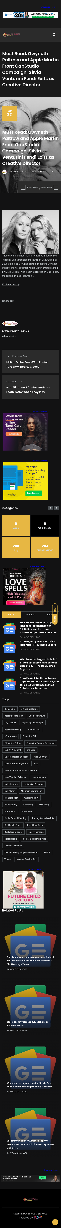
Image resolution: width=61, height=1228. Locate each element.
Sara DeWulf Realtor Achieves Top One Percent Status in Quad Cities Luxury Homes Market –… (30, 1144)
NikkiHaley (28, 804)
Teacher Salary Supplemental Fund (21, 852)
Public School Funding (15, 818)
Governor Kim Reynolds (16, 763)
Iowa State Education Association (20, 770)
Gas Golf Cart (40, 757)
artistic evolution (29, 709)
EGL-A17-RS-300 (12, 750)
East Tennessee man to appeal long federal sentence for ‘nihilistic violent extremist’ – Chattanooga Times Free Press (39, 627)
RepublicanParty (35, 825)
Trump (7, 859)
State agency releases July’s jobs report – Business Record (38, 643)
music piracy (10, 804)
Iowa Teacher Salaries (15, 777)
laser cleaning (39, 777)
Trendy (49, 615)
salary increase (36, 832)
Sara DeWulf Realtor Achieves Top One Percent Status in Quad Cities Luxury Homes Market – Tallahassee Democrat (39, 683)
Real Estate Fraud (12, 825)
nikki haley (44, 804)
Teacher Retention (13, 845)
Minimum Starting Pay (31, 791)
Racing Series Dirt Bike (43, 818)
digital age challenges (32, 722)
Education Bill (29, 736)
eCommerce (10, 736)
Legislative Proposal (34, 784)
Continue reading (11, 284)
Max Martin (9, 791)
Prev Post (32, 187)
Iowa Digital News (39, 1214)
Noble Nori (9, 811)
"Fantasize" (9, 709)
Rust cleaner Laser (13, 832)
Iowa (36, 763)
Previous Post (20, 356)
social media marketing (34, 839)
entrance (31, 750)
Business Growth (37, 716)
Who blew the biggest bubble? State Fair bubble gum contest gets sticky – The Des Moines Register (38, 664)
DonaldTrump (33, 729)
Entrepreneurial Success (16, 757)
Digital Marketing (12, 729)
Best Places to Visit (13, 716)
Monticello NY (11, 798)
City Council (10, 722)
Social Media (10, 839)
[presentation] (50, 508)
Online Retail (27, 811)
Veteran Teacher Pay (27, 859)
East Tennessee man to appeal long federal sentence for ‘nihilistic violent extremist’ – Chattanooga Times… (30, 961)
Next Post (46, 187)
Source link (8, 301)
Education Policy (12, 743)
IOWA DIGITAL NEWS (15, 331)
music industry (31, 798)
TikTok (47, 852)
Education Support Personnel (41, 743)
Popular (30, 615)
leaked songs (11, 784)
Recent (12, 615)
